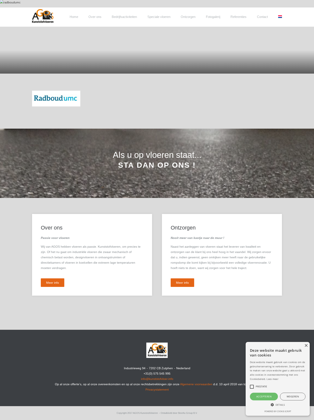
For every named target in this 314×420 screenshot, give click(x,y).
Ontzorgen (188, 17)
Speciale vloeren (158, 17)
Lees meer (272, 379)
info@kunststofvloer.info (157, 379)
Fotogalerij (213, 17)
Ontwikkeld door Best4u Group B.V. (179, 413)
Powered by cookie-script (277, 411)
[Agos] (58, 13)
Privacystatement (157, 389)
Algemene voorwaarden (196, 384)
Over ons (94, 17)
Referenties (238, 17)
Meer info (52, 282)
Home (74, 17)
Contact (262, 17)
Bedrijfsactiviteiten (124, 17)
